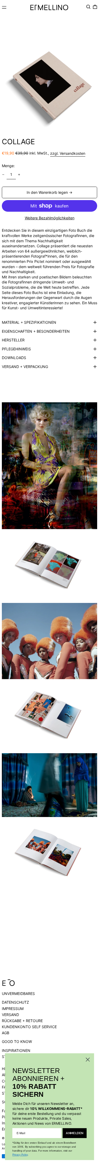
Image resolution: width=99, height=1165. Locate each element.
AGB (5, 1033)
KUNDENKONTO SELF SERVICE (29, 1026)
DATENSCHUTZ (15, 1002)
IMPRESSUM (12, 1008)
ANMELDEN (74, 1133)
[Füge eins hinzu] (19, 174)
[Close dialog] (87, 1059)
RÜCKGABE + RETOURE (22, 1020)
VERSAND (10, 1014)
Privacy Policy (20, 1154)
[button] (88, 7)
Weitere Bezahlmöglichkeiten (49, 218)
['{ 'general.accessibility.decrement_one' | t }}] (3, 174)
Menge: (8, 165)
